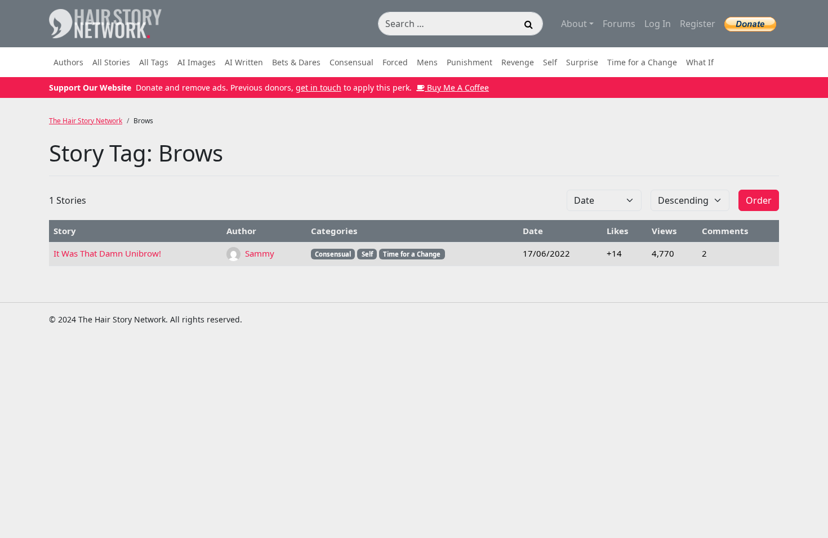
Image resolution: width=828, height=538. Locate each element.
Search (528, 25)
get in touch (318, 87)
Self (550, 62)
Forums (619, 23)
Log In (657, 23)
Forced (395, 62)
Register (697, 23)
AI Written (244, 62)
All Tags (153, 62)
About (574, 23)
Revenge (517, 62)
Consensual (351, 62)
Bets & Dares (296, 62)
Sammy (258, 253)
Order (759, 200)
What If (700, 62)
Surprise (582, 62)
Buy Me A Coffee (457, 87)
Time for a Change (642, 62)
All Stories (111, 62)
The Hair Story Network (85, 120)
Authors (68, 62)
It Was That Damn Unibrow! (107, 253)
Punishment (469, 62)
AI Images (196, 62)
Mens (427, 62)
